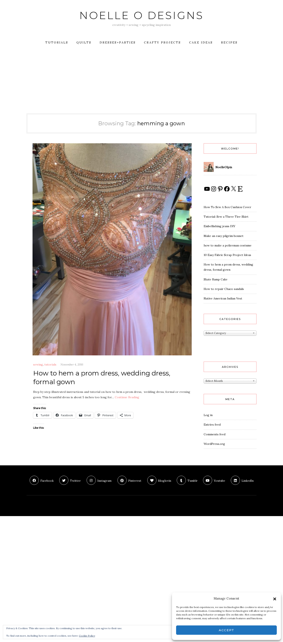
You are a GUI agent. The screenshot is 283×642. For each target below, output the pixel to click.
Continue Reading (127, 397)
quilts (83, 42)
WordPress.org (214, 444)
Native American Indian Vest (223, 298)
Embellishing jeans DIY (219, 226)
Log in (208, 415)
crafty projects (162, 42)
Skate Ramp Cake (215, 279)
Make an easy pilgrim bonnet (223, 236)
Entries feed (212, 424)
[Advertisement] (141, 82)
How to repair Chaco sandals (224, 289)
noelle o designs (141, 15)
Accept (226, 630)
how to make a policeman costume (228, 245)
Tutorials (56, 42)
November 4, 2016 (71, 364)
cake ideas (201, 42)
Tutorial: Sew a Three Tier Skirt (226, 216)
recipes (229, 42)
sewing (38, 364)
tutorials (50, 364)
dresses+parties (118, 42)
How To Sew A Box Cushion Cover (227, 207)
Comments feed (214, 434)
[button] (275, 598)
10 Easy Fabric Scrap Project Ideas (227, 255)
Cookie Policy (87, 635)
